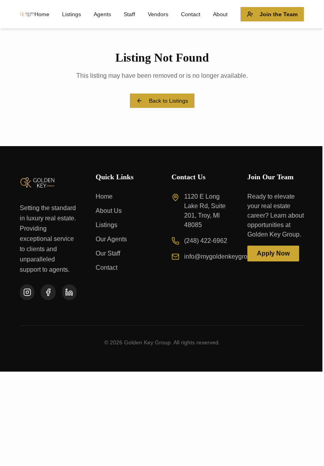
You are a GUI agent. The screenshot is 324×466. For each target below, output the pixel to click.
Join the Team (279, 14)
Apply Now (273, 253)
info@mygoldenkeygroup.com (226, 256)
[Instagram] (27, 292)
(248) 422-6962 (205, 240)
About (220, 14)
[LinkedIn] (69, 292)
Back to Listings (168, 101)
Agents (102, 14)
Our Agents (111, 239)
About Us (109, 210)
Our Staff (108, 253)
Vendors (158, 14)
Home (41, 14)
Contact (190, 14)
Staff (129, 14)
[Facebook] (48, 292)
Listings (71, 14)
